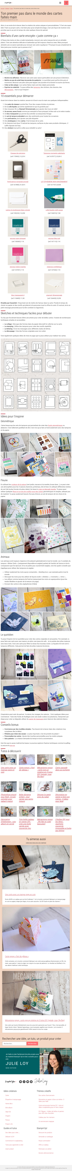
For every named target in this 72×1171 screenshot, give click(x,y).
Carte (7, 1095)
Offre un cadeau (43, 1145)
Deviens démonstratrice (46, 1153)
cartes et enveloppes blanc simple (18, 210)
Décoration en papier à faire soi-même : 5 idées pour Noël (62, 797)
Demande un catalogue (46, 1137)
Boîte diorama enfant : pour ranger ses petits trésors (26, 797)
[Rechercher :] (14, 1044)
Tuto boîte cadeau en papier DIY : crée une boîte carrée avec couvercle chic (26, 823)
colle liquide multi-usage (54, 210)
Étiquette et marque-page (13, 1099)
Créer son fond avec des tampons (36, 843)
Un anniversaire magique (46, 1121)
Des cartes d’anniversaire (46, 1095)
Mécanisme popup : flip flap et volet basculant (44, 821)
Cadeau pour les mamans (46, 1117)
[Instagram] (24, 1081)
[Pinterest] (31, 1081)
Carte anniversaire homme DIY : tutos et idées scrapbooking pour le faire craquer (51, 1106)
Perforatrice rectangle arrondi (17, 182)
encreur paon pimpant (18, 238)
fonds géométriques (55, 425)
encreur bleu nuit (54, 238)
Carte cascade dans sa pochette (62, 769)
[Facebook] (20, 1081)
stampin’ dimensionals (54, 295)
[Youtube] (27, 1081)
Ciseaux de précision (17, 153)
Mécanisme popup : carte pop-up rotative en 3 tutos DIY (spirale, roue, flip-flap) (44, 772)
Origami (7, 1116)
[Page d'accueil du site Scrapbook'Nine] (8, 2)
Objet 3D (8, 1112)
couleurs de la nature (18, 484)
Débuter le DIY (9, 1137)
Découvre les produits (45, 1132)
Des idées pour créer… (12, 1132)
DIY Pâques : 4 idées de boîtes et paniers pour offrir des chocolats (51, 1112)
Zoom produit (9, 1149)
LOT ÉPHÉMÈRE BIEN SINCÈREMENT (54, 182)
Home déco (8, 1103)
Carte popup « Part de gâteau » (26, 769)
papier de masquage (36, 719)
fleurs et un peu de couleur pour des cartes (28, 491)
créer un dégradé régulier (47, 489)
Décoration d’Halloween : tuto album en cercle (8, 821)
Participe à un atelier (45, 1149)
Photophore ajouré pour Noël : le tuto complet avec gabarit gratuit (8, 797)
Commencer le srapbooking (13, 1141)
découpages (8, 90)
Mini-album (8, 1108)
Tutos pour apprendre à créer (14, 1145)
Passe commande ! (45, 1141)
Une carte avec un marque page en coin (8, 770)
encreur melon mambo (18, 267)
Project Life (9, 1124)
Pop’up (7, 1120)
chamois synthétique (54, 267)
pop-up (12, 745)
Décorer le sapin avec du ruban (44, 795)
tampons (37, 87)
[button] (60, 2)
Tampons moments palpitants (54, 153)
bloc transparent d (17, 295)
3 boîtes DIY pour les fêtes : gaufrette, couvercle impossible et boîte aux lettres (63, 825)
